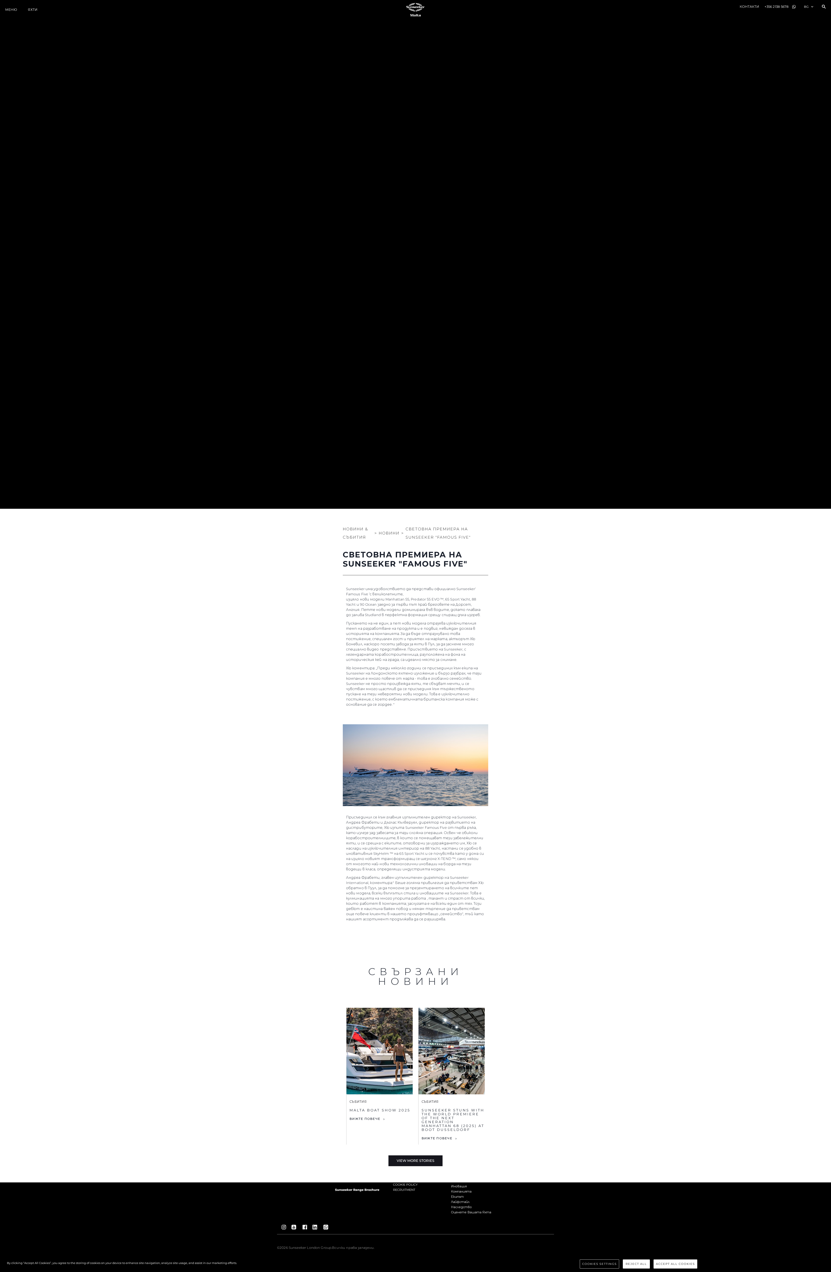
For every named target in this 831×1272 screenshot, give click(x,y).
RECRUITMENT (404, 1190)
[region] (415, 1264)
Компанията (461, 1191)
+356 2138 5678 (777, 7)
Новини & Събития (355, 533)
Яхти (32, 10)
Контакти (749, 7)
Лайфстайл (460, 1202)
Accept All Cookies (675, 1264)
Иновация (459, 1186)
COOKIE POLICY (405, 1185)
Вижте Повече (364, 1119)
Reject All (636, 1264)
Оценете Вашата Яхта (471, 1212)
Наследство (461, 1207)
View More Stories (415, 1161)
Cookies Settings (599, 1264)
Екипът (457, 1197)
